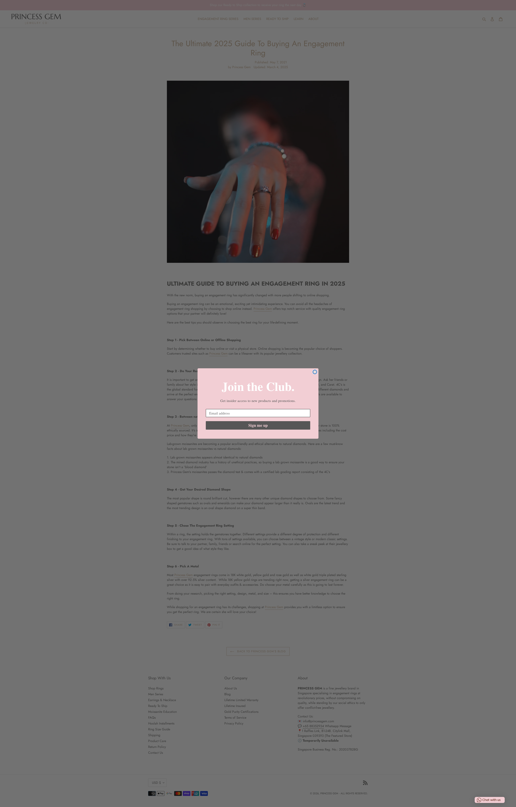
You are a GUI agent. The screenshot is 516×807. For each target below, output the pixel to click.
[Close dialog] (315, 372)
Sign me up (258, 425)
